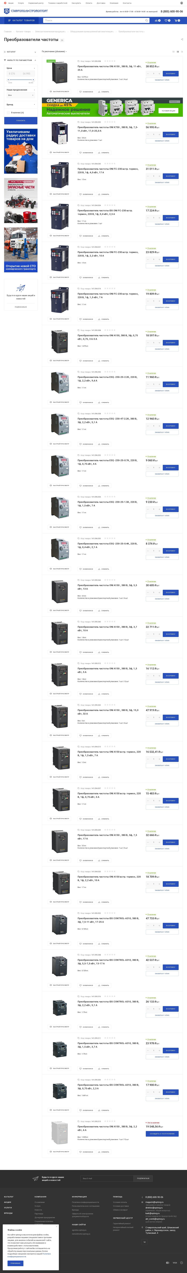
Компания (40, 1197)
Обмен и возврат (120, 1210)
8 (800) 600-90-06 (154, 1197)
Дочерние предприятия (45, 1217)
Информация (79, 1197)
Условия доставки (121, 1206)
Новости (38, 1210)
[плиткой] (173, 52)
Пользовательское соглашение (86, 1206)
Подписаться (143, 1178)
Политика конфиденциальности (85, 1202)
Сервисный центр (123, 1218)
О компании (40, 1202)
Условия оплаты (120, 1202)
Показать (20, 120)
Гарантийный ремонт (122, 1223)
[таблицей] (182, 52)
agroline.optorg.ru (79, 1230)
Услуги (8, 1208)
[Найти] (146, 20)
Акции (7, 1202)
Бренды (8, 1213)
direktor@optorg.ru (154, 1208)
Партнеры (39, 1214)
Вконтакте (144, 1242)
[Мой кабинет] (181, 3)
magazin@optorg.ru (154, 1202)
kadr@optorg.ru (153, 1213)
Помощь (118, 1197)
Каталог (9, 1197)
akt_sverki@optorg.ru (155, 1219)
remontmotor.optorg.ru (81, 1234)
